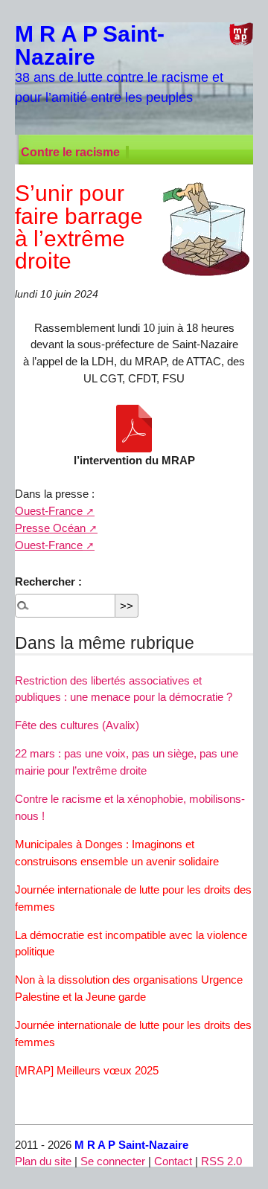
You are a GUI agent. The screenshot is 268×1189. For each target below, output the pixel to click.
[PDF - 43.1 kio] (134, 428)
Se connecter (112, 1161)
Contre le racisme (70, 152)
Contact (173, 1161)
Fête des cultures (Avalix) (77, 725)
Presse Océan (50, 528)
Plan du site (43, 1161)
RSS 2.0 (221, 1161)
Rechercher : (48, 581)
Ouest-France (49, 510)
